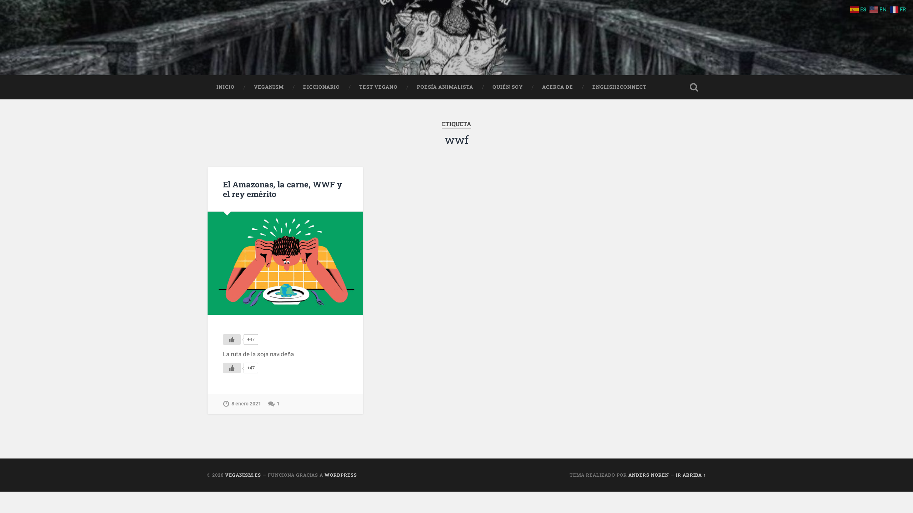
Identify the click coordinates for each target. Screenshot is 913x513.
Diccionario (321, 87)
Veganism (269, 87)
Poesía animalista (445, 87)
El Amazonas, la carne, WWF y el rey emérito (282, 189)
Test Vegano (378, 87)
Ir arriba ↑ (691, 475)
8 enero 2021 (246, 404)
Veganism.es (243, 475)
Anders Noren (648, 475)
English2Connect (619, 87)
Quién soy (508, 87)
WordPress (341, 475)
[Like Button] (232, 339)
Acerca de (557, 87)
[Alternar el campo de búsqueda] (694, 87)
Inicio (225, 87)
